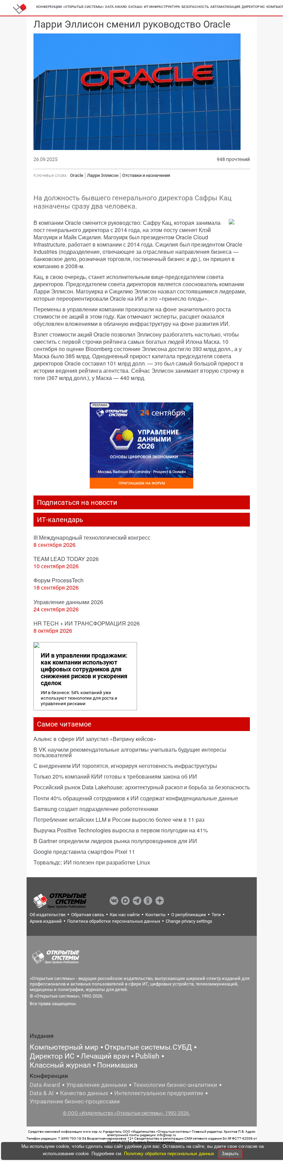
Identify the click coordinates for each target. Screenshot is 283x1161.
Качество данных (84, 1093)
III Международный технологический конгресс (91, 537)
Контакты (155, 914)
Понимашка (117, 1065)
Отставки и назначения (146, 175)
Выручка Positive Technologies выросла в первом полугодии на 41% (120, 830)
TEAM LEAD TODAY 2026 (66, 559)
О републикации (188, 914)
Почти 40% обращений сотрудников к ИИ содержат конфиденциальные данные (135, 798)
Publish (147, 1056)
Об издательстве (48, 914)
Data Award (45, 1084)
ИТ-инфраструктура (162, 7)
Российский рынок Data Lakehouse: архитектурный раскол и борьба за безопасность (141, 787)
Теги (216, 914)
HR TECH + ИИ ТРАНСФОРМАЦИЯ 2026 (86, 623)
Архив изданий (46, 921)
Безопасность (195, 7)
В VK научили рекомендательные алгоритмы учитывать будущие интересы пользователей (129, 752)
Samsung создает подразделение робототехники (95, 809)
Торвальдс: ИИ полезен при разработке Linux (91, 862)
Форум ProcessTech (58, 580)
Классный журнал (60, 1065)
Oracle (76, 175)
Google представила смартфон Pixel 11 (84, 851)
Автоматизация (225, 7)
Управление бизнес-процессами (75, 1101)
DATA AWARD (116, 7)
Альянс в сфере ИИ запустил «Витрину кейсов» (94, 739)
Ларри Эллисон (102, 175)
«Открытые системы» (83, 7)
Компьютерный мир (64, 1047)
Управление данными (96, 1084)
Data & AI (42, 1093)
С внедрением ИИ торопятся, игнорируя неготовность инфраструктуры (125, 766)
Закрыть (230, 1153)
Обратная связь (87, 914)
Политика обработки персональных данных (113, 921)
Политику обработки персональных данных (170, 1153)
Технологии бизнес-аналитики (175, 1084)
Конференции (49, 7)
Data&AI (135, 7)
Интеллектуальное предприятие (158, 1093)
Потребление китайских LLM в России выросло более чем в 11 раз (118, 819)
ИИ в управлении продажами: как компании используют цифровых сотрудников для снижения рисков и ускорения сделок (84, 669)
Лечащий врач (105, 1056)
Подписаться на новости (77, 502)
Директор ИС (253, 7)
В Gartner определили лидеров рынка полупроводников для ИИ (115, 841)
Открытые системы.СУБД (148, 1047)
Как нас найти (125, 914)
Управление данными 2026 (68, 602)
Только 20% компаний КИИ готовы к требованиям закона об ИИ (115, 776)
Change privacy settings (189, 921)
